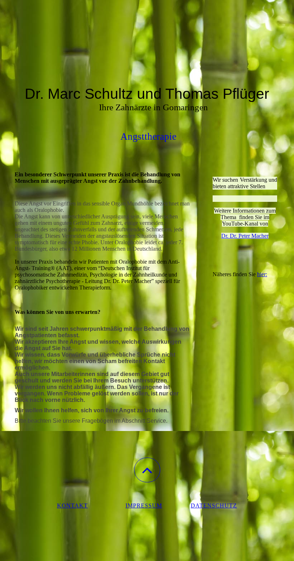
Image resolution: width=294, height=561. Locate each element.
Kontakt (72, 505)
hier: (262, 274)
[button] (147, 470)
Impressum (143, 505)
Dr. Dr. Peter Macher (245, 236)
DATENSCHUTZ (214, 505)
